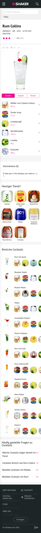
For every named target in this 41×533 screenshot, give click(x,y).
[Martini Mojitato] (7, 337)
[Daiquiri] (7, 429)
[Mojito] (7, 307)
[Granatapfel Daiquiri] (7, 322)
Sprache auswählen (29, 497)
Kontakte (28, 490)
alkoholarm (6, 31)
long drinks (6, 33)
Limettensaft (16, 123)
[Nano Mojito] (7, 398)
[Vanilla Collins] (7, 414)
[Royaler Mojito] (7, 291)
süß (13, 31)
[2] (6, 38)
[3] (9, 38)
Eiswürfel (14, 151)
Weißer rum (22, 104)
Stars (5, 504)
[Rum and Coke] (7, 353)
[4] (12, 38)
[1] (4, 38)
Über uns (7, 511)
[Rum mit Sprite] (7, 261)
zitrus (19, 31)
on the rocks (27, 31)
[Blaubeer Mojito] (7, 276)
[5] (14, 38)
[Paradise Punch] (7, 383)
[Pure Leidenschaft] (7, 368)
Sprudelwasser (16, 132)
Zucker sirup (15, 114)
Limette (13, 142)
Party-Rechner (9, 490)
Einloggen (20, 519)
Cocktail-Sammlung (7, 497)
